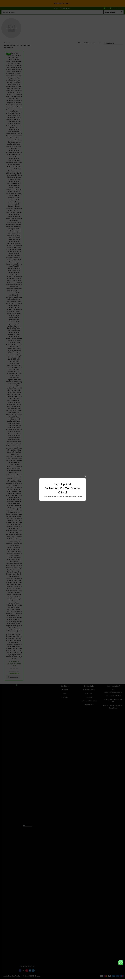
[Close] (85, 476)
